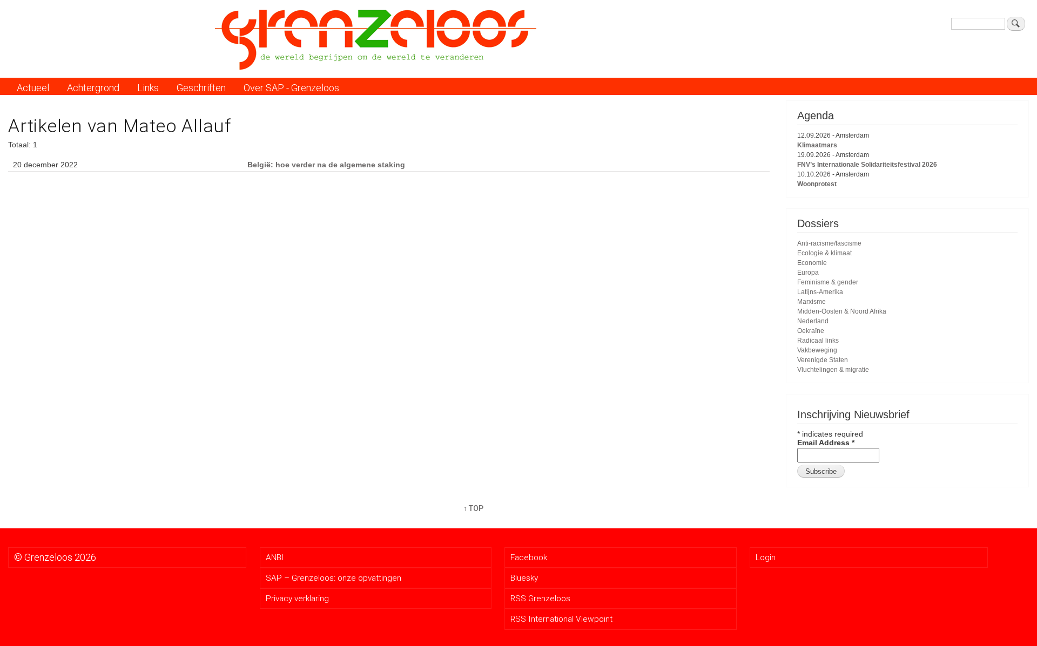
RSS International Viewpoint (561, 619)
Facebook (528, 557)
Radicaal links (818, 340)
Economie (812, 263)
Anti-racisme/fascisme (829, 243)
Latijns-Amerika (820, 292)
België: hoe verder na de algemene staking (326, 164)
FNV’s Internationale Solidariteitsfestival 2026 (867, 164)
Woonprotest (817, 184)
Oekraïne (810, 331)
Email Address (825, 442)
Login (766, 557)
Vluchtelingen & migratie (833, 369)
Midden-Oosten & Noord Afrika (841, 311)
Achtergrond (93, 87)
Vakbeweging (817, 350)
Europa (808, 272)
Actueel (33, 87)
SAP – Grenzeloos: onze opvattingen (333, 578)
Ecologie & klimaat (824, 253)
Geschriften (201, 87)
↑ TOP (473, 508)
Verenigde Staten (822, 360)
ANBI (275, 557)
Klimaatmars (817, 145)
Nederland (813, 321)
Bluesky (524, 578)
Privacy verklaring (297, 598)
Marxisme (811, 301)
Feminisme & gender (827, 282)
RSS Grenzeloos (540, 598)
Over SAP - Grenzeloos (291, 87)
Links (148, 87)
